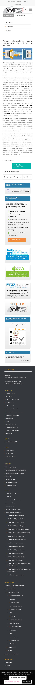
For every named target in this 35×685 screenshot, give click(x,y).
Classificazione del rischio (12, 415)
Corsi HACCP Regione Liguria (16, 536)
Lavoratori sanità (14, 602)
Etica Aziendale (10, 450)
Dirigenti (12, 616)
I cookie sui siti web (11, 485)
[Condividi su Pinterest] (14, 177)
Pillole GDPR (9, 476)
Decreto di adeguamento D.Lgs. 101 (15, 473)
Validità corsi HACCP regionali (14, 509)
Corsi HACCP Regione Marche (16, 543)
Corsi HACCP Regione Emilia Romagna (18, 529)
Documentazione (10, 479)
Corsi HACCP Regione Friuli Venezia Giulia (19, 533)
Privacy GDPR (11, 647)
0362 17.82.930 (11, 1)
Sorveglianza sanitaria (12, 427)
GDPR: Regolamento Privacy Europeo (16, 470)
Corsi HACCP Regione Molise (16, 546)
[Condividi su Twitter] (7, 177)
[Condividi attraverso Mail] (30, 177)
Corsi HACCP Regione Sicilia (15, 560)
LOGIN (19, 1)
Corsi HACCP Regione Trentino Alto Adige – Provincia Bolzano (19, 565)
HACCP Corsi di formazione (13, 500)
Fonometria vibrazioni (12, 409)
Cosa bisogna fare (10, 456)
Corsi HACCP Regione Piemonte (16, 550)
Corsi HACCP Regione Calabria (16, 522)
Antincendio (9, 396)
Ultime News (9, 26)
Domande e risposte (11, 482)
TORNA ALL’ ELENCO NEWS (18, 166)
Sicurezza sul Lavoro (13, 592)
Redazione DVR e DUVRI (12, 400)
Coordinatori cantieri (15, 626)
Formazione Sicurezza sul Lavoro (15, 412)
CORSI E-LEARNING (11, 589)
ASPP (11, 633)
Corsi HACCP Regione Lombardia (17, 539)
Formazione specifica (16, 620)
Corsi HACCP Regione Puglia (15, 553)
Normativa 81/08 (10, 393)
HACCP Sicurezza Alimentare (13, 494)
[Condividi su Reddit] (27, 177)
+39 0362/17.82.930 (16, 381)
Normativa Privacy (11, 467)
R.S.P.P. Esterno (10, 403)
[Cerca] (25, 9)
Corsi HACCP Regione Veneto (16, 575)
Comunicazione (14, 637)
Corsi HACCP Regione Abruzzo (16, 515)
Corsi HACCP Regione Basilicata (16, 519)
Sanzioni (8, 421)
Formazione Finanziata (12, 654)
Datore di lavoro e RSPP (16, 595)
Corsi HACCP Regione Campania (16, 526)
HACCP (10, 651)
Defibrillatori (9, 433)
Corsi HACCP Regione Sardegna (16, 557)
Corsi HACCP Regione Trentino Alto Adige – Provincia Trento (19, 570)
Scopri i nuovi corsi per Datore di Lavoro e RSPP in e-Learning (20, 190)
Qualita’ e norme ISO (11, 442)
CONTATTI (25, 1)
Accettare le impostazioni (18, 677)
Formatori (13, 630)
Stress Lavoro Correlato (12, 430)
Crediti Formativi (14, 640)
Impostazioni (26, 681)
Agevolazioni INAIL (11, 424)
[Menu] (29, 9)
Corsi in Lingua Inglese (16, 606)
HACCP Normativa (11, 497)
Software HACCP (10, 506)
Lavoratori (13, 599)
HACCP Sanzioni (10, 503)
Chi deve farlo (9, 453)
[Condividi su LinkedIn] (17, 177)
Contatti (8, 31)
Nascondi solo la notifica (12, 681)
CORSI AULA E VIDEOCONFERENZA (15, 586)
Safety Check (9, 418)
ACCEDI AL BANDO (14, 240)
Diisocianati (13, 644)
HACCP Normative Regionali (13, 512)
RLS (11, 613)
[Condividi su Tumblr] (20, 177)
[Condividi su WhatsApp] (11, 177)
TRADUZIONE (18, 4)
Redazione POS (10, 406)
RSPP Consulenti (14, 623)
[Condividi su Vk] (24, 177)
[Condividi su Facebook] (4, 177)
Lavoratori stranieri (15, 609)
